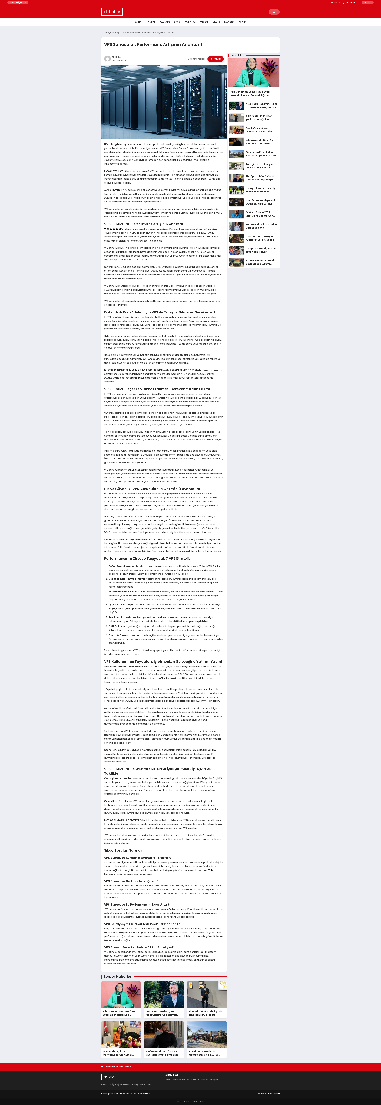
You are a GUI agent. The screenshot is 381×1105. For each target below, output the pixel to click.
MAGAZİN (229, 22)
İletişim (214, 1079)
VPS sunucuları (113, 229)
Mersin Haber (183, 1101)
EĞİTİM (242, 22)
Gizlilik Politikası (181, 1079)
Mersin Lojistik (198, 1101)
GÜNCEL (139, 22)
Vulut (211, 870)
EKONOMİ (165, 22)
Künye (167, 1079)
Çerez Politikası (199, 1079)
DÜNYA (151, 22)
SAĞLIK (216, 22)
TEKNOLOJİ (190, 22)
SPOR (177, 22)
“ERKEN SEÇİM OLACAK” (318, 2)
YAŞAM (204, 22)
